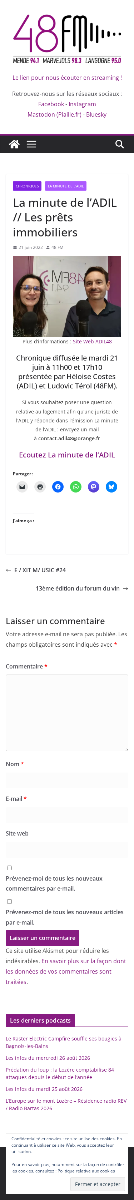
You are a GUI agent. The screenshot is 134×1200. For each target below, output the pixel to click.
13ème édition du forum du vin (78, 588)
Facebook (51, 104)
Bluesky (96, 114)
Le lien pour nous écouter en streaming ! (67, 78)
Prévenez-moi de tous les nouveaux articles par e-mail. (65, 917)
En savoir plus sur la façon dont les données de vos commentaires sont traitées (66, 971)
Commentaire (27, 666)
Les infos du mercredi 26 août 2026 (48, 1057)
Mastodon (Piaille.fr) (54, 114)
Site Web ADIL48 (92, 341)
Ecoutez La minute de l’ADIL (67, 455)
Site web (17, 833)
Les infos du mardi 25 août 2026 (44, 1089)
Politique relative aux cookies (86, 1171)
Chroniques (27, 185)
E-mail (16, 799)
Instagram (82, 104)
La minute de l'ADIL (66, 185)
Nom (15, 764)
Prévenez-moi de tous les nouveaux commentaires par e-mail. (54, 884)
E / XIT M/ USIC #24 (40, 570)
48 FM (57, 247)
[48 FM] (14, 144)
